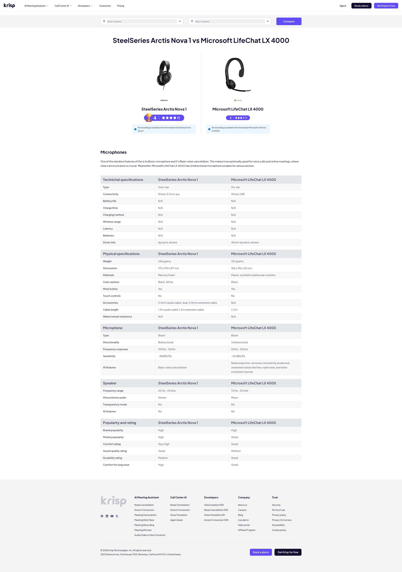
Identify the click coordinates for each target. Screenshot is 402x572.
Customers (105, 5)
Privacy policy (279, 514)
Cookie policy (279, 530)
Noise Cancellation (144, 504)
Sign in (343, 5)
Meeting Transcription (145, 514)
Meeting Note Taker (144, 519)
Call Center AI (62, 5)
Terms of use (278, 509)
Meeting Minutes (143, 530)
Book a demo (361, 5)
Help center (244, 524)
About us (242, 504)
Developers (84, 5)
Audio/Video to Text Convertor (150, 535)
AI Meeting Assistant (35, 5)
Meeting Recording (144, 524)
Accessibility (278, 524)
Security (276, 504)
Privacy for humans (281, 519)
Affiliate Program (246, 530)
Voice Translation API (214, 514)
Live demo (243, 519)
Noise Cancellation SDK (216, 509)
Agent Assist (176, 519)
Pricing (120, 5)
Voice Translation (178, 514)
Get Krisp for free (386, 5)
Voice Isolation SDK (214, 504)
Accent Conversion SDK (216, 519)
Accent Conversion (144, 509)
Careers (242, 509)
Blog (240, 514)
